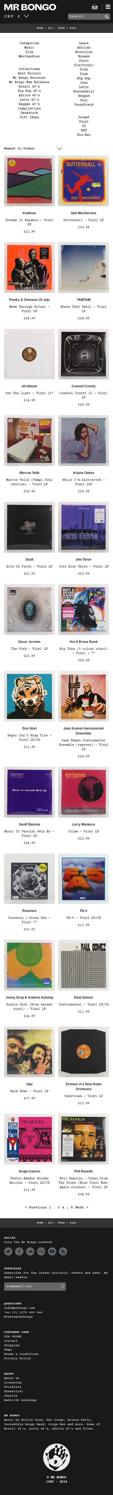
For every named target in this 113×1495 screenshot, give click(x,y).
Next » (81, 1207)
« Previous (36, 1207)
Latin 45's (29, 100)
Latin (84, 87)
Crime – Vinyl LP (83, 831)
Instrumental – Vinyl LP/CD (84, 1004)
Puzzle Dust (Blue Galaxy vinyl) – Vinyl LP (29, 1006)
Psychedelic (83, 91)
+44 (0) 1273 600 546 (23, 1312)
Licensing (12, 1383)
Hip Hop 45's (29, 91)
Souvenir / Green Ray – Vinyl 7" (29, 920)
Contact (11, 1341)
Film (29, 52)
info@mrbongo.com (19, 1308)
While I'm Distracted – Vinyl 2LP (84, 482)
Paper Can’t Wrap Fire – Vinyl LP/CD (29, 737)
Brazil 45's (29, 86)
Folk (84, 69)
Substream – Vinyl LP (83, 1096)
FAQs (8, 1350)
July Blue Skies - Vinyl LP (84, 566)
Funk (84, 74)
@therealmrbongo (18, 1317)
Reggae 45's (29, 104)
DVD (84, 130)
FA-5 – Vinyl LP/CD (83, 918)
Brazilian (83, 52)
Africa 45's (29, 95)
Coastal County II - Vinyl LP (84, 395)
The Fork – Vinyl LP (29, 649)
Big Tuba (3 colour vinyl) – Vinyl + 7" (84, 651)
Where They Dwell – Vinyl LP (84, 309)
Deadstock (29, 113)
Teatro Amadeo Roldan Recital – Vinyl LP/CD (29, 1180)
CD (84, 126)
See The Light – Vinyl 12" (29, 393)
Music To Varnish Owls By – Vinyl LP (29, 833)
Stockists (12, 1387)
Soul (84, 100)
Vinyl (84, 122)
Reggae (84, 96)
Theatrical (13, 1391)
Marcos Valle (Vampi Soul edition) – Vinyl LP (29, 482)
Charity (11, 1396)
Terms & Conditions (21, 1354)
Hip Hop (84, 78)
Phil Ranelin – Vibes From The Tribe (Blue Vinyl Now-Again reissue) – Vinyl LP (84, 1182)
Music (29, 48)
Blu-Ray (84, 135)
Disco (84, 61)
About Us (11, 1378)
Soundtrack (84, 105)
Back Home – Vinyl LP (29, 1091)
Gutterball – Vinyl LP (83, 220)
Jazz (84, 83)
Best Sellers (29, 73)
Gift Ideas (29, 117)
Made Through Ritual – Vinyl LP (29, 309)
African (84, 48)
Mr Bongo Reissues (29, 78)
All (50, 28)
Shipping (11, 1345)
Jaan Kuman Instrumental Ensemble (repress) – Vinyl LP (84, 744)
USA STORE (12, 1337)
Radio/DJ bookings (20, 1400)
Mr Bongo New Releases (29, 82)
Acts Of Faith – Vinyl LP (29, 566)
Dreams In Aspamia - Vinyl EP (29, 222)
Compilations (29, 108)
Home (40, 28)
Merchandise (29, 56)
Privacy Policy (17, 1358)
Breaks (84, 56)
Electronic (84, 65)
